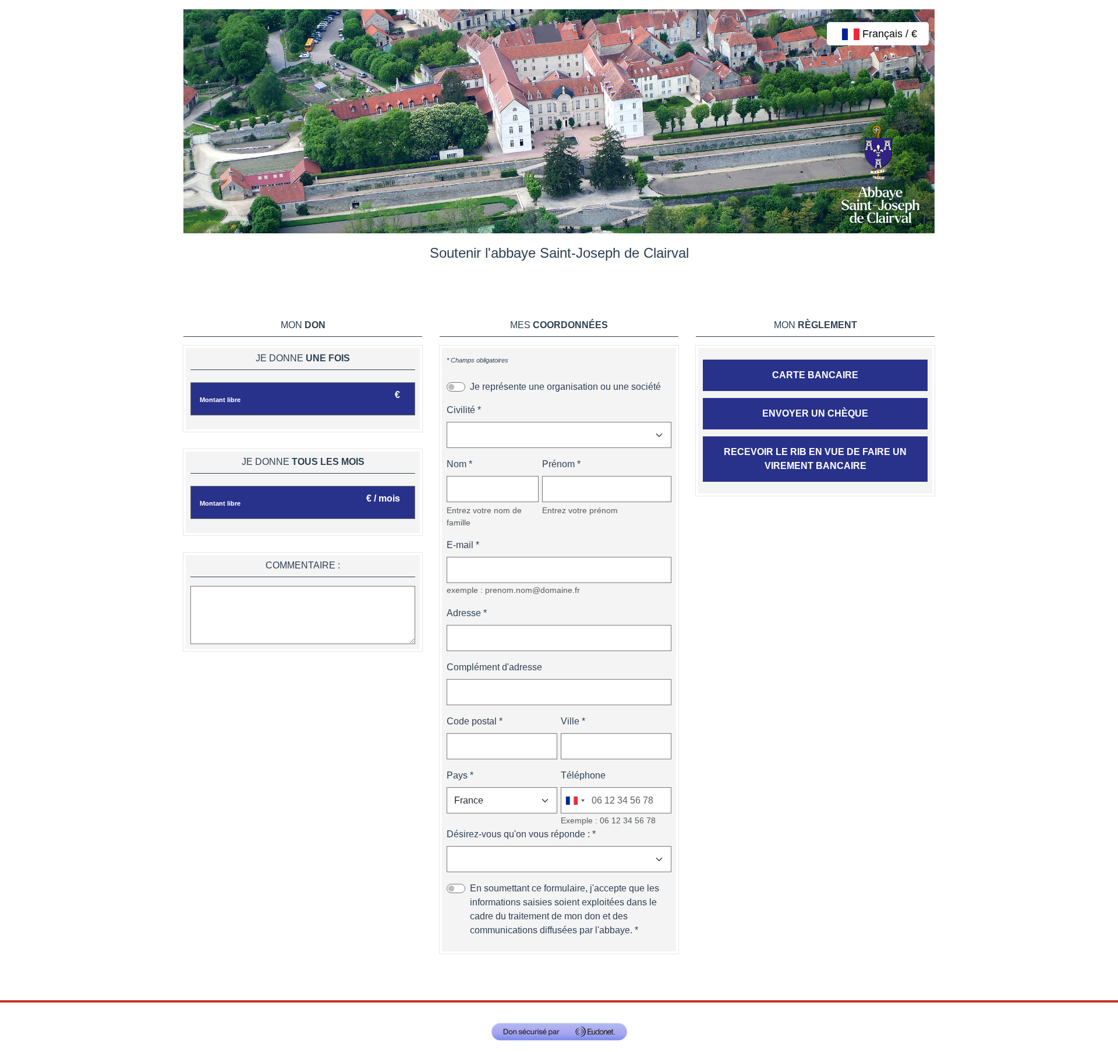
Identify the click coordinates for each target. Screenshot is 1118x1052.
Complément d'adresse (494, 667)
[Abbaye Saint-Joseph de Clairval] (559, 121)
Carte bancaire (815, 375)
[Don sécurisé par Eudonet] (559, 1031)
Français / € (888, 34)
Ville (570, 721)
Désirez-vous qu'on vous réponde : (518, 834)
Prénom (558, 464)
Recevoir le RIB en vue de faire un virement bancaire (815, 459)
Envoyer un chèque (815, 413)
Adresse (464, 613)
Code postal (472, 721)
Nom (456, 464)
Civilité (461, 410)
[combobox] (574, 800)
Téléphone (583, 775)
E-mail (460, 545)
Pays (457, 775)
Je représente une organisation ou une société (565, 387)
